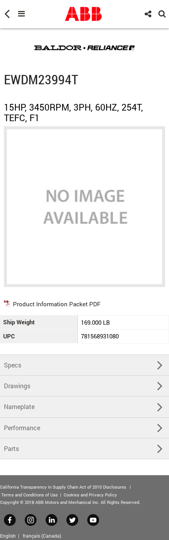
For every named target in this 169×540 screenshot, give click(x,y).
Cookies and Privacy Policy (90, 495)
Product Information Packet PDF (57, 304)
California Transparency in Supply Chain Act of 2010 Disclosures (63, 487)
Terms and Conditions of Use (29, 495)
